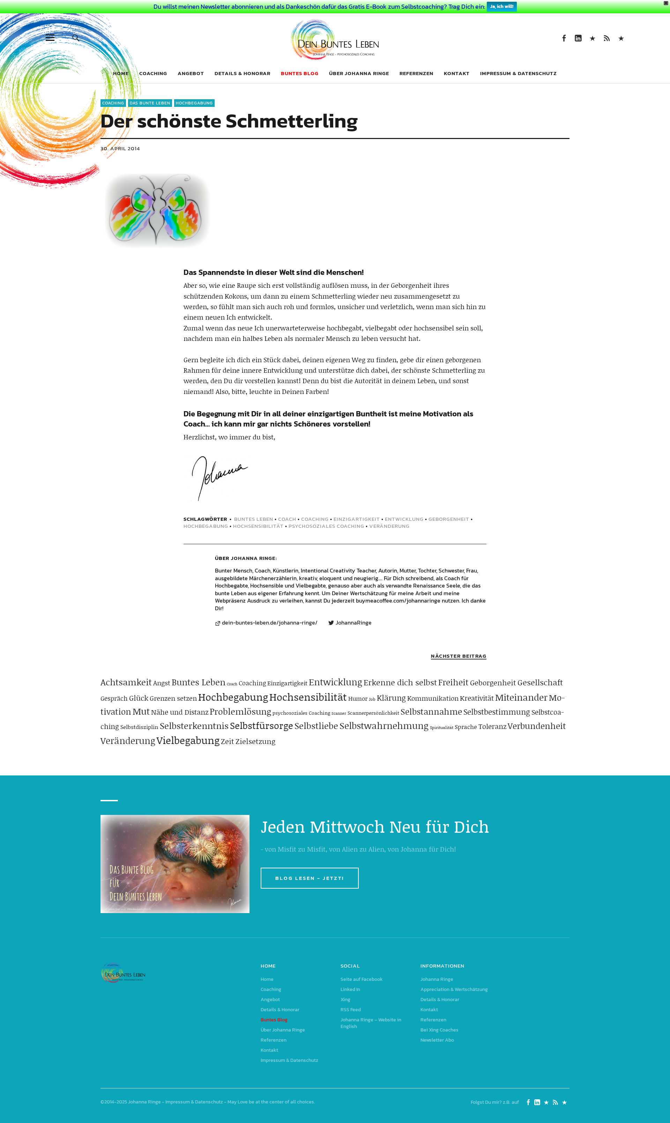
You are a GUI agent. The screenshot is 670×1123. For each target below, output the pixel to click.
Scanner (339, 713)
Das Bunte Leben (150, 103)
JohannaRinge (354, 623)
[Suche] (76, 37)
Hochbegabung (194, 103)
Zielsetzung (255, 741)
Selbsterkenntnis (194, 726)
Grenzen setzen (173, 698)
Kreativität (477, 698)
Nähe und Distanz (179, 712)
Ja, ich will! (501, 6)
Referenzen (416, 73)
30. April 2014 (120, 148)
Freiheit (453, 682)
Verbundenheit (537, 725)
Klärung (391, 697)
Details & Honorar (242, 73)
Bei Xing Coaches (439, 1030)
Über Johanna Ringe (359, 73)
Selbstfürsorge (261, 725)
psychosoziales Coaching (326, 526)
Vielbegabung (188, 740)
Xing (592, 37)
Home (121, 73)
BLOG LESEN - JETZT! (309, 878)
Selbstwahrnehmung (384, 725)
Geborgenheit (449, 519)
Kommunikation (433, 698)
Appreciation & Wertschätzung (454, 989)
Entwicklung (404, 519)
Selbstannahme (431, 711)
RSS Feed (607, 37)
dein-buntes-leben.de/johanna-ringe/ (270, 623)
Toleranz (492, 726)
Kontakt (457, 73)
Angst (161, 682)
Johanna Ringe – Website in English (621, 37)
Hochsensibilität (258, 526)
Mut (141, 711)
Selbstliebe (316, 726)
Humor (357, 698)
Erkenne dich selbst (400, 682)
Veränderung (389, 526)
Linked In (578, 37)
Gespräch (114, 698)
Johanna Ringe (253, 558)
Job (372, 699)
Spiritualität (441, 727)
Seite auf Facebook (564, 37)
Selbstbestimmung (496, 711)
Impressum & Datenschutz (518, 73)
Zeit (227, 741)
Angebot (191, 73)
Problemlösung (240, 711)
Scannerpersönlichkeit (373, 712)
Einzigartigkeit (357, 519)
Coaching (153, 73)
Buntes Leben (253, 519)
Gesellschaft (540, 682)
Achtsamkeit (126, 682)
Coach (287, 519)
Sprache (466, 726)
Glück (138, 698)
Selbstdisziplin (139, 727)
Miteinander (521, 697)
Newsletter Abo (437, 1040)
